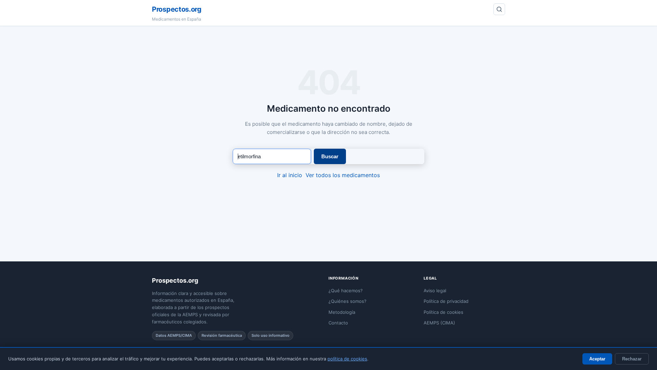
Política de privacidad (446, 301)
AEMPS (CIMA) (439, 322)
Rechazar (632, 358)
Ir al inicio (289, 175)
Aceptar (597, 358)
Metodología (341, 312)
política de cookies (347, 358)
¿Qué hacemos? (345, 290)
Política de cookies (443, 312)
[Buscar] (499, 9)
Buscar (329, 156)
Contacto (338, 322)
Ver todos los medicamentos (343, 175)
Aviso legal (435, 290)
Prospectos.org (177, 9)
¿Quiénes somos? (347, 301)
